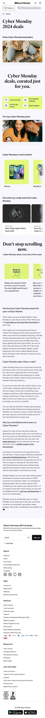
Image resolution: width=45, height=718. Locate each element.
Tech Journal (7, 649)
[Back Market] (22, 3)
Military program (9, 620)
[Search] (19, 8)
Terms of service (9, 671)
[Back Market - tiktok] (10, 574)
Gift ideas (6, 658)
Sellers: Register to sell (11, 623)
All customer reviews (10, 655)
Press (5, 559)
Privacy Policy (8, 683)
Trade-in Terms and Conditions (14, 674)
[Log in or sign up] (35, 3)
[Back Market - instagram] (5, 574)
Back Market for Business (12, 630)
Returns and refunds (10, 595)
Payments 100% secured (12, 633)
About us (6, 556)
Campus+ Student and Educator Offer (16, 617)
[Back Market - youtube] (15, 574)
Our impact (7, 562)
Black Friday (7, 661)
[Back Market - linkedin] (19, 574)
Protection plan (8, 611)
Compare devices (9, 652)
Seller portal (7, 626)
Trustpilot (6, 571)
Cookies (6, 677)
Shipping (6, 592)
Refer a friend (8, 605)
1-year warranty (8, 608)
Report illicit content (10, 687)
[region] (22, 174)
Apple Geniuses (9, 441)
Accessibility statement (11, 565)
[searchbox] (31, 8)
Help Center (7, 589)
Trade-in (6, 614)
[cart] (40, 3)
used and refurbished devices (15, 457)
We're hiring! (7, 568)
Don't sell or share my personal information (18, 680)
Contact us (7, 585)
